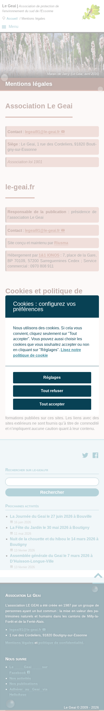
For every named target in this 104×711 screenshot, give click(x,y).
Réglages (52, 377)
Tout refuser (52, 391)
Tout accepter (52, 404)
